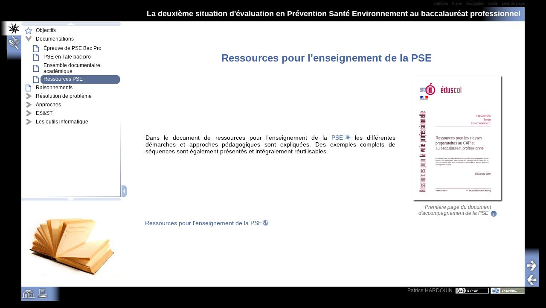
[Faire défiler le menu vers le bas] (71, 199)
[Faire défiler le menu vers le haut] (71, 24)
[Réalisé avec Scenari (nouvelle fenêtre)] (508, 290)
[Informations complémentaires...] (492, 213)
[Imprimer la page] (42, 297)
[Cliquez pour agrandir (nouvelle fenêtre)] (458, 201)
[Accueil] (28, 297)
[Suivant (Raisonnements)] (535, 265)
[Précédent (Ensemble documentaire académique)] (535, 280)
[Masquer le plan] (125, 191)
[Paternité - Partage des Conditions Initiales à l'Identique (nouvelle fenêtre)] (472, 290)
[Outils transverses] (11, 42)
